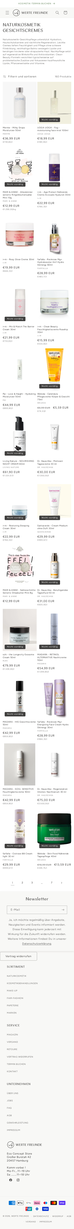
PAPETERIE (13, 1005)
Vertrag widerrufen (19, 956)
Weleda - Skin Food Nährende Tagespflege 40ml (53, 855)
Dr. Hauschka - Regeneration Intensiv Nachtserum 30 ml (52, 790)
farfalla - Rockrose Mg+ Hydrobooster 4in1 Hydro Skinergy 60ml (50, 262)
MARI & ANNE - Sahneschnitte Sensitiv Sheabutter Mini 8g (19, 591)
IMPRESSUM (13, 1130)
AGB (9, 1115)
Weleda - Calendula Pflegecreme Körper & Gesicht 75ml (53, 397)
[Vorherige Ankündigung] (6, 4)
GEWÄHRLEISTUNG (17, 1122)
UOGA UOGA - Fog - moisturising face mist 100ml (52, 129)
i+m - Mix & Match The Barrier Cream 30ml (18, 328)
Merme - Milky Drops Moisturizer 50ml (14, 129)
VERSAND (12, 1042)
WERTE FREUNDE (20, 1216)
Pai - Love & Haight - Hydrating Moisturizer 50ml (19, 395)
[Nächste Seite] (61, 883)
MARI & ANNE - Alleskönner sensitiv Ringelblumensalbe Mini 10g (18, 195)
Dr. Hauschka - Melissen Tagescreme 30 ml (50, 462)
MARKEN (12, 1012)
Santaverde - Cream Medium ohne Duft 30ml (52, 527)
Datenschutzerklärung (36, 943)
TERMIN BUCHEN (16, 1064)
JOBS (10, 1100)
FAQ (9, 1108)
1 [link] (12, 882)
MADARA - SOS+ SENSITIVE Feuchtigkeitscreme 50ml (18, 790)
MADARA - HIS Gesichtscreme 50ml (19, 723)
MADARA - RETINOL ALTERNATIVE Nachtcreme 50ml (52, 657)
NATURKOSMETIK (16, 976)
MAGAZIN (12, 1034)
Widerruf (57, 1216)
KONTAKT (12, 1071)
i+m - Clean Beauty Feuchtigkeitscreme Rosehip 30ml (52, 329)
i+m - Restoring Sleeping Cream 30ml (16, 527)
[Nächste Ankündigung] (67, 4)
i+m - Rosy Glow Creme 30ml (18, 259)
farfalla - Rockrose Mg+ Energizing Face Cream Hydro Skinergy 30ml (53, 725)
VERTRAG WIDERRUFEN (20, 1056)
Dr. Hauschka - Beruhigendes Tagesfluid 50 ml (52, 591)
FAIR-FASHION (15, 998)
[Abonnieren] (63, 910)
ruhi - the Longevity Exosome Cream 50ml (18, 655)
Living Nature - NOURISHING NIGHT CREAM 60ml (18, 462)
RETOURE (12, 1049)
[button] (7, 13)
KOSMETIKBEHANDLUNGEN (22, 983)
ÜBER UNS (12, 1093)
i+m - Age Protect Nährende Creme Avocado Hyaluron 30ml (54, 193)
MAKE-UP (12, 990)
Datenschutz (41, 1216)
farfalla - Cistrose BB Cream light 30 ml (18, 855)
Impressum (45, 1221)
